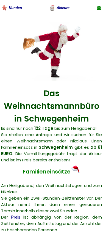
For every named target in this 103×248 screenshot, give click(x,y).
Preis (15, 217)
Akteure (63, 8)
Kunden (15, 8)
